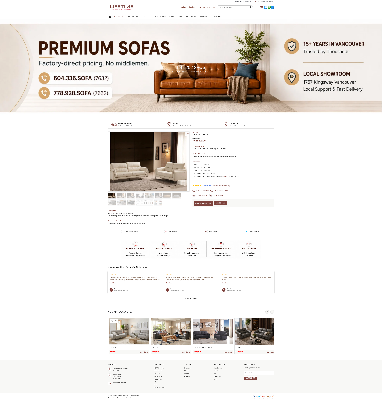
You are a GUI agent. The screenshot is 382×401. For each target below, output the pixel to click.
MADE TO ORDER (160, 17)
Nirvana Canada (130, 398)
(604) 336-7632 (224, 190)
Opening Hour (218, 368)
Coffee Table (183, 17)
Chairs (171, 17)
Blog (215, 379)
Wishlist (186, 371)
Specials (186, 373)
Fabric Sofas (133, 17)
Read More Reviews (191, 298)
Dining (194, 17)
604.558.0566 (247, 1)
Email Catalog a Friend (216, 195)
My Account (187, 368)
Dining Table (158, 379)
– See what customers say (216, 186)
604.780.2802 (238, 1)
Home (110, 17)
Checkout (187, 376)
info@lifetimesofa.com (119, 382)
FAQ (215, 373)
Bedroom (204, 17)
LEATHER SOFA (119, 17)
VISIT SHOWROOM (202, 190)
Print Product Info (204, 203)
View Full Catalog (202, 195)
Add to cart (220, 203)
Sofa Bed (146, 17)
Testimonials (218, 376)
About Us (217, 371)
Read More (113, 283)
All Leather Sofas (193, 72)
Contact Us (216, 17)
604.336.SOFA (117, 379)
